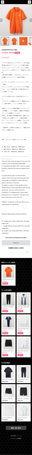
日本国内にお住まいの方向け (16, 248)
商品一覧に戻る (16, 428)
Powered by (14, 438)
